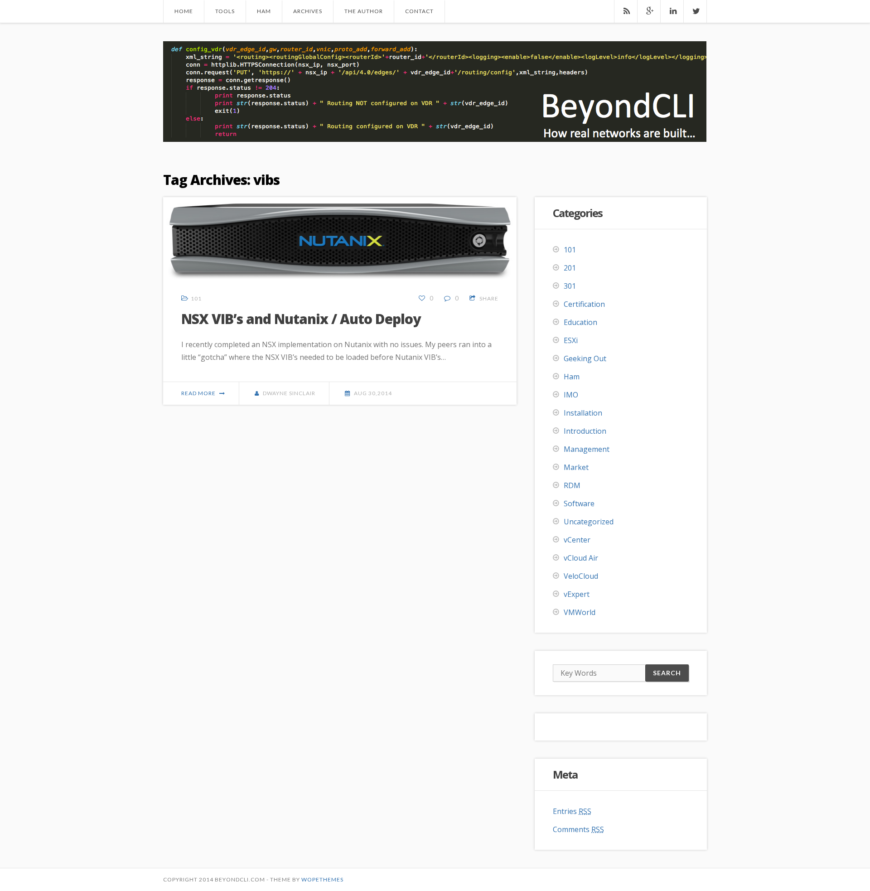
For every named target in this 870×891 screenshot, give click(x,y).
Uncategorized (589, 522)
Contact (419, 11)
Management (586, 449)
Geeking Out (585, 358)
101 (196, 298)
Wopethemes (322, 879)
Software (579, 503)
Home (183, 11)
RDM (572, 485)
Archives (307, 11)
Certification (584, 304)
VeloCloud (581, 576)
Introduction (585, 431)
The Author (363, 11)
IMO (571, 395)
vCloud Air (581, 558)
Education (580, 322)
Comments (578, 829)
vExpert (577, 594)
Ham (264, 11)
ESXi (571, 340)
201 (570, 268)
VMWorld (579, 612)
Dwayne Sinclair (289, 393)
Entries (572, 811)
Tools (225, 11)
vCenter (577, 540)
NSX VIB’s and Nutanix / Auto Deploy (300, 319)
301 (570, 286)
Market (576, 467)
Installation (583, 413)
